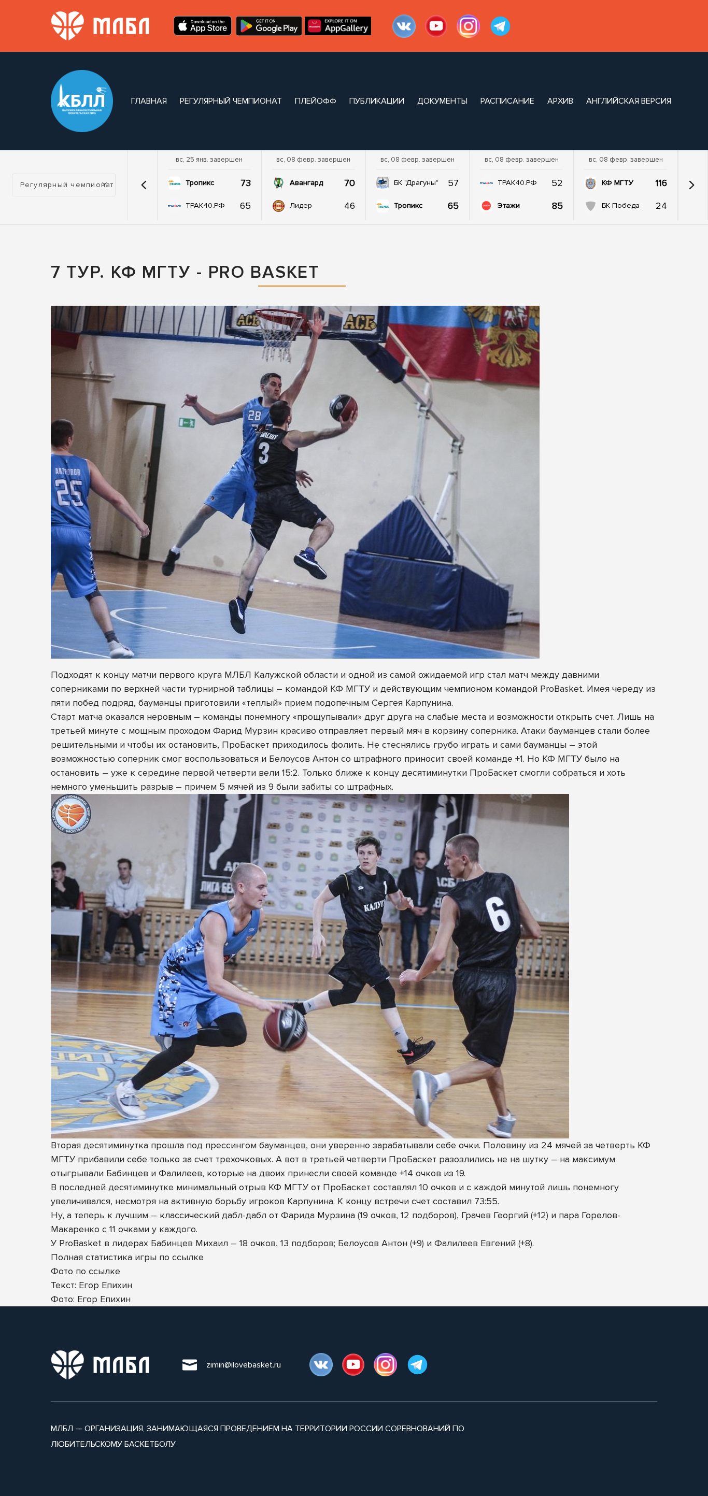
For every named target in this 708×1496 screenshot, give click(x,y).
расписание (507, 101)
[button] (143, 185)
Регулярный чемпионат (231, 101)
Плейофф (315, 101)
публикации (376, 101)
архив (560, 101)
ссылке (188, 1257)
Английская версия (628, 101)
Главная (149, 101)
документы (442, 101)
